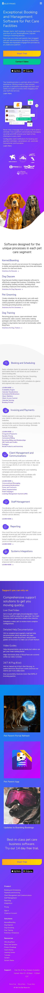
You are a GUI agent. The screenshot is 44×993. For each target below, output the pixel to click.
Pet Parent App (11, 781)
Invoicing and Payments (22, 410)
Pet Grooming (9, 294)
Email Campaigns (7, 492)
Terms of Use (12, 984)
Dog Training (8, 312)
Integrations (8, 903)
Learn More (7, 93)
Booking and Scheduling (23, 363)
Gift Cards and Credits (9, 442)
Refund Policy (21, 984)
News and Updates (10, 945)
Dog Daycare (8, 276)
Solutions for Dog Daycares (12, 289)
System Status (9, 960)
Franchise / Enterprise (11, 933)
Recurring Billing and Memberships (14, 440)
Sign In (6, 911)
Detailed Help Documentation (18, 629)
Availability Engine (8, 390)
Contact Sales (22, 61)
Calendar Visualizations (10, 392)
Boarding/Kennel (23, 33)
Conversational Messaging (11, 483)
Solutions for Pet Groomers (12, 307)
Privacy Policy (31, 984)
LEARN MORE (7, 388)
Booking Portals (7, 402)
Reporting (15, 526)
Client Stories (8, 950)
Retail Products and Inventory (12, 446)
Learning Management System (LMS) (15, 494)
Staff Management (20, 501)
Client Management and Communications (21, 454)
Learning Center (9, 952)
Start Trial (22, 53)
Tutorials (7, 955)
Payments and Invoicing (12, 893)
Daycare (32, 33)
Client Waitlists (7, 396)
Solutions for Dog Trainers (12, 328)
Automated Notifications (10, 394)
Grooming (14, 35)
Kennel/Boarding (10, 260)
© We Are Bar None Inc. (22, 988)
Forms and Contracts (9, 487)
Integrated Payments (9, 434)
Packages (5, 444)
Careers (7, 958)
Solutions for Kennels (10, 271)
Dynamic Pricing (7, 436)
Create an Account (10, 913)
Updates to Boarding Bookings (19, 827)
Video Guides (9, 645)
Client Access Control (9, 398)
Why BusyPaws (9, 942)
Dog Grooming (9, 928)
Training (6, 35)
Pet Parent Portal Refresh (17, 736)
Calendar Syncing (8, 400)
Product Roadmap (10, 947)
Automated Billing (8, 438)
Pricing (6, 907)
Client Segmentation (9, 490)
